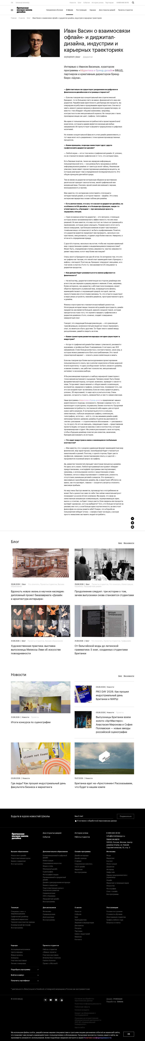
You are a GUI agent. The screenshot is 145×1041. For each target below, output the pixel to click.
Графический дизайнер (19, 916)
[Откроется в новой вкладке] (45, 1000)
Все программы (17, 864)
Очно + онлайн (111, 891)
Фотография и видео (50, 874)
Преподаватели (81, 920)
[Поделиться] (132, 518)
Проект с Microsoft (50, 963)
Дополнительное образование (55, 851)
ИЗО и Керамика (49, 896)
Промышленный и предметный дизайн (54, 878)
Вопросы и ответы (113, 922)
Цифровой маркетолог (19, 919)
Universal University (22, 3)
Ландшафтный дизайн (51, 899)
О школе (22, 18)
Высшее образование (19, 851)
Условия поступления (114, 911)
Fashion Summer (49, 960)
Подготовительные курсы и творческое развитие (53, 889)
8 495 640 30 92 (113, 833)
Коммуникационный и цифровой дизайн (55, 857)
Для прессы (79, 925)
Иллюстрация (48, 860)
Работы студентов (82, 837)
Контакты (78, 939)
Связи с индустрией (82, 934)
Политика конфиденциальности (88, 1004)
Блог (79, 3)
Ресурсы (78, 928)
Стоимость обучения (114, 914)
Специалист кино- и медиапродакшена (18, 913)
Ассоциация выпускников (20, 949)
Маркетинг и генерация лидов (117, 883)
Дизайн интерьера (81, 855)
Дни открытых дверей (107, 10)
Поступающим (81, 10)
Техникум (14, 907)
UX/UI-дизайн (80, 867)
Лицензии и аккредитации (84, 922)
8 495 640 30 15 (123, 3)
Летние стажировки (18, 963)
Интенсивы (110, 851)
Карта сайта (80, 1027)
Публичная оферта (82, 1007)
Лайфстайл (110, 872)
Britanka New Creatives (52, 958)
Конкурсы (14, 958)
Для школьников (49, 907)
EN (12, 3)
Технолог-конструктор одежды (23, 922)
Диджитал (110, 867)
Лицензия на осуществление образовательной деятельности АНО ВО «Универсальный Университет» (88, 1021)
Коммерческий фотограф (20, 925)
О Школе (69, 10)
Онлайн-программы (83, 851)
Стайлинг (78, 861)
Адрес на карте (112, 839)
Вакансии (78, 937)
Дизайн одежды (81, 858)
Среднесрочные (49, 893)
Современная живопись (83, 864)
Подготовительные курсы (20, 858)
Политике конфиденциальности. (98, 1038)
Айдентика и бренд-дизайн (96, 70)
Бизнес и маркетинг (18, 861)
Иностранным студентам (116, 917)
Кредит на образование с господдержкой (85, 1014)
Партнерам (109, 3)
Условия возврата (82, 1010)
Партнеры (78, 931)
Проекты (35, 717)
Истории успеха (97, 3)
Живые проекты (17, 955)
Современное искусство (52, 863)
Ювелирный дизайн (50, 869)
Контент (109, 861)
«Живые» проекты (49, 952)
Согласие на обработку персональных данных (84, 1000)
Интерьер (110, 869)
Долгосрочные (48, 917)
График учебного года (114, 920)
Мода (108, 855)
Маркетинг (79, 869)
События (86, 3)
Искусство (110, 886)
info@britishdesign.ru (115, 836)
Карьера (93, 10)
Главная (13, 18)
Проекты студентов (125, 10)
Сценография (48, 872)
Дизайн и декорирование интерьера (56, 882)
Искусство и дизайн (18, 855)
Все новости (129, 543)
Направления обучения (54, 10)
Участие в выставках (19, 960)
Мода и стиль (48, 866)
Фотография (111, 888)
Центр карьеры (17, 952)
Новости (73, 3)
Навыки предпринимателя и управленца (116, 876)
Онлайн (109, 880)
